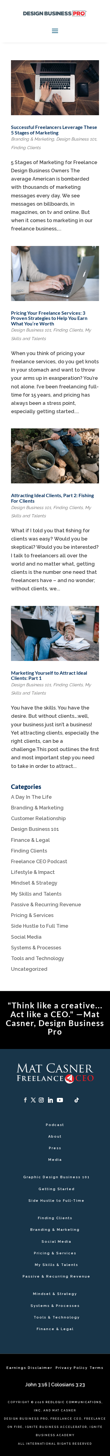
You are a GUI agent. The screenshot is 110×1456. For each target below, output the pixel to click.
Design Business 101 (76, 139)
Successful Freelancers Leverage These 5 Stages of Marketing (54, 129)
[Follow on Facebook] (25, 1100)
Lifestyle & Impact (33, 872)
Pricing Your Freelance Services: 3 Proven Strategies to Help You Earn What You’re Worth (49, 318)
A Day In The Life (31, 797)
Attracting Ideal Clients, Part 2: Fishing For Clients (52, 498)
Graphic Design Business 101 (56, 1177)
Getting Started (56, 1189)
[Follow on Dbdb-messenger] (69, 1100)
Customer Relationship (38, 818)
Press (55, 1148)
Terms (97, 1368)
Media (55, 1160)
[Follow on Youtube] (60, 1100)
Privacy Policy (72, 1368)
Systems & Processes (36, 948)
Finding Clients (26, 147)
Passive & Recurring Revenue (46, 905)
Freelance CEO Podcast (39, 861)
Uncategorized (29, 969)
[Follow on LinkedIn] (50, 1100)
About (55, 1137)
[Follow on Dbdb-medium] (85, 1100)
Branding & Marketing (32, 139)
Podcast (55, 1125)
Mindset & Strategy (34, 883)
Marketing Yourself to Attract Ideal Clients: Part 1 (49, 675)
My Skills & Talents (56, 1265)
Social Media (26, 937)
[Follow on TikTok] (77, 1100)
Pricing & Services (32, 915)
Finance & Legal (30, 840)
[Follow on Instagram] (41, 1100)
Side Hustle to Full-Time (56, 1201)
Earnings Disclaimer (30, 1368)
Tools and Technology (37, 958)
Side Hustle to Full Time (39, 926)
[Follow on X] (33, 1100)
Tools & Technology (57, 1317)
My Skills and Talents (36, 894)
